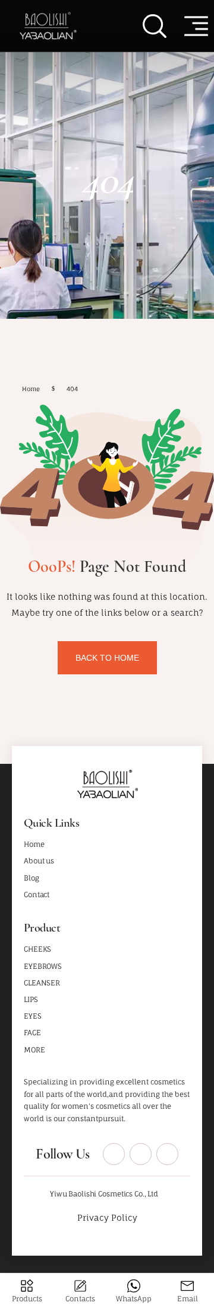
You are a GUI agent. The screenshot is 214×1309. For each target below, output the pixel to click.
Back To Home (107, 657)
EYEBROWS (43, 966)
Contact (36, 894)
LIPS (31, 999)
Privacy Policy (107, 1217)
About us (39, 860)
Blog (31, 877)
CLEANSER (42, 982)
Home (34, 844)
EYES (33, 1016)
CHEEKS (37, 949)
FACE (32, 1032)
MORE (34, 1049)
